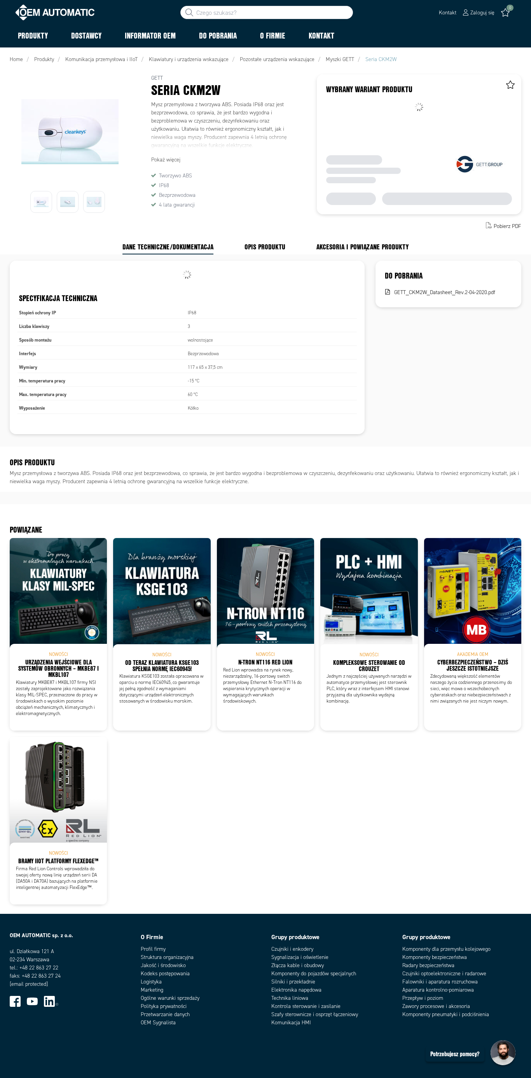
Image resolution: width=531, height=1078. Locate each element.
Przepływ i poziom (422, 998)
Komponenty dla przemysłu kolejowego (446, 949)
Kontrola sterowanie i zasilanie (306, 1006)
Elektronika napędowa (296, 990)
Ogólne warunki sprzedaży (170, 998)
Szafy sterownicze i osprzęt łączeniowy (314, 1014)
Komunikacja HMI (291, 1022)
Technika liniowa (289, 998)
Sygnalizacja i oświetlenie (299, 957)
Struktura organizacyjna (167, 957)
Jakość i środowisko (163, 965)
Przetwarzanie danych (165, 1014)
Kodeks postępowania (165, 973)
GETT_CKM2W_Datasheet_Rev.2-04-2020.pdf (444, 292)
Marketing (152, 990)
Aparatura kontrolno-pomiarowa (438, 990)
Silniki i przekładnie (293, 981)
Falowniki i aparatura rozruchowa (440, 981)
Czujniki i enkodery (292, 949)
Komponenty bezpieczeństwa (434, 957)
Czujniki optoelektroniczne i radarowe (444, 973)
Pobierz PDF (507, 226)
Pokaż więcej (165, 159)
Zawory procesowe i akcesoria (436, 1006)
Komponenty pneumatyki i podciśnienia (445, 1014)
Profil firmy (153, 949)
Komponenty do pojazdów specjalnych (313, 973)
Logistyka (151, 981)
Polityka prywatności (164, 1006)
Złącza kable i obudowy (297, 965)
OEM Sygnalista (158, 1022)
